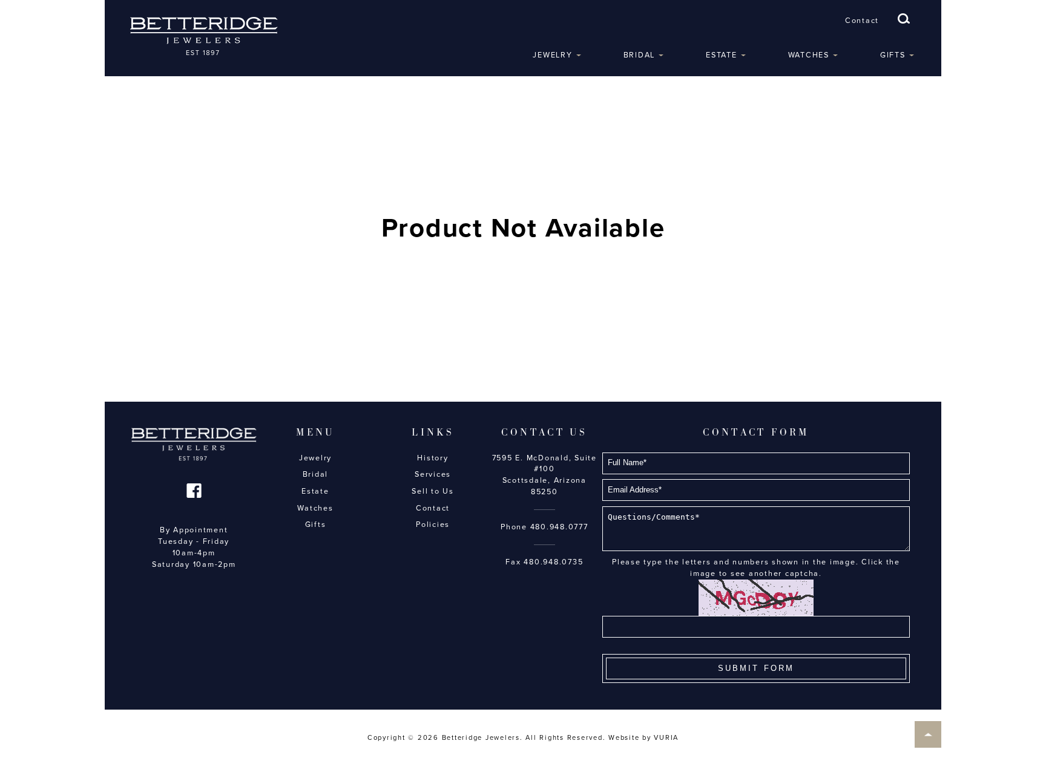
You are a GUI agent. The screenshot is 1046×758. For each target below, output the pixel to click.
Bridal (639, 55)
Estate (721, 55)
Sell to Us (433, 491)
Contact (862, 20)
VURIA (666, 738)
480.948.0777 (559, 527)
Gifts (893, 55)
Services (433, 474)
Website (623, 738)
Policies (433, 524)
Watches (808, 55)
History (432, 458)
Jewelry (552, 55)
